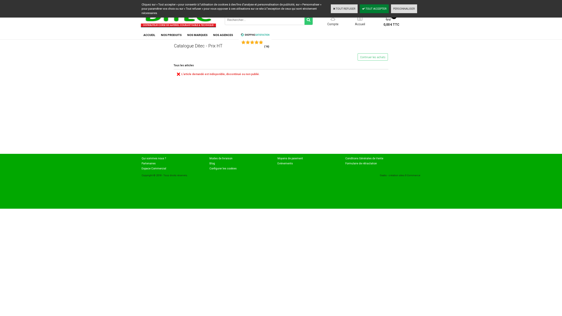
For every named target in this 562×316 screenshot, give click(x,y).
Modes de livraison (220, 158)
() (266, 46)
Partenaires (149, 163)
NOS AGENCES (223, 35)
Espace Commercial (154, 168)
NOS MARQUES (197, 35)
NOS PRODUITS (171, 35)
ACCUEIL (149, 35)
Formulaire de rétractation (361, 163)
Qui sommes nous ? (154, 158)
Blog (212, 163)
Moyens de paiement (290, 158)
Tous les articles (184, 65)
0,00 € (391, 24)
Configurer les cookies (223, 168)
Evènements (285, 163)
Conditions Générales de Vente (364, 158)
